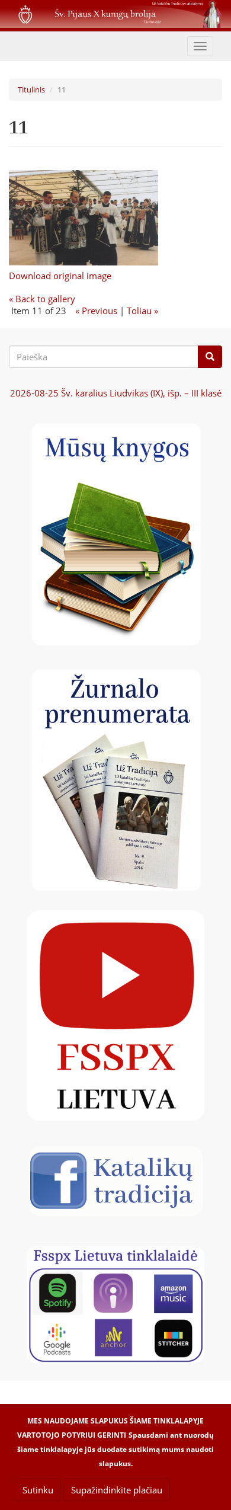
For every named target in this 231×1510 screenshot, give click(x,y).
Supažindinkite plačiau (116, 1490)
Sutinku (38, 1490)
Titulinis (31, 89)
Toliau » (142, 310)
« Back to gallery (42, 299)
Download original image (60, 275)
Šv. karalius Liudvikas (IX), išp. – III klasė (116, 393)
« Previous (96, 310)
